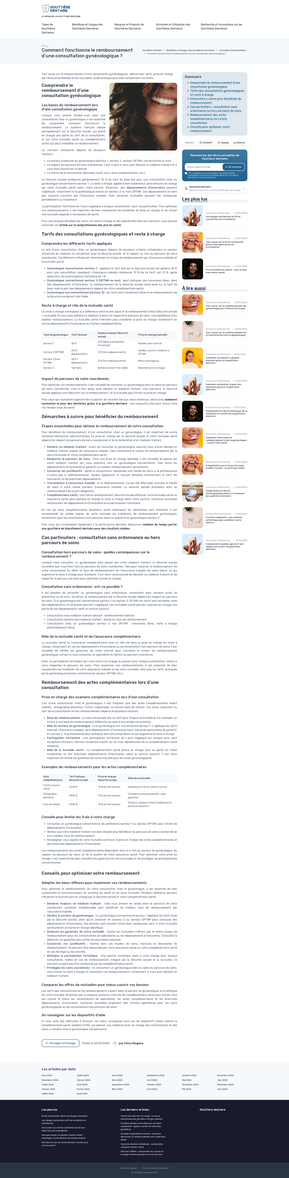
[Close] (205, 579)
